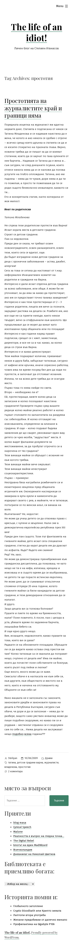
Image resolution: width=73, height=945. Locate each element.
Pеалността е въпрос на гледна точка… (38, 836)
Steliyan (12, 758)
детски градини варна (30, 762)
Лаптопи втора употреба (29, 915)
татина (12, 762)
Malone (18, 831)
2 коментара (15, 772)
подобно (18, 734)
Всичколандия (22, 849)
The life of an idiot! (36, 32)
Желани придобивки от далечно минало (40, 919)
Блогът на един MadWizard (30, 845)
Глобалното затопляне (28, 906)
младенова (10, 767)
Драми (48, 758)
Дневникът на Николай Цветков (34, 854)
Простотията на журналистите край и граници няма (33, 108)
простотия (24, 767)
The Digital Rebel (23, 840)
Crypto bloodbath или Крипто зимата (37, 910)
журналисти (51, 762)
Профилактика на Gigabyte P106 (34, 924)
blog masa (19, 822)
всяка (28, 734)
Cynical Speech (22, 827)
